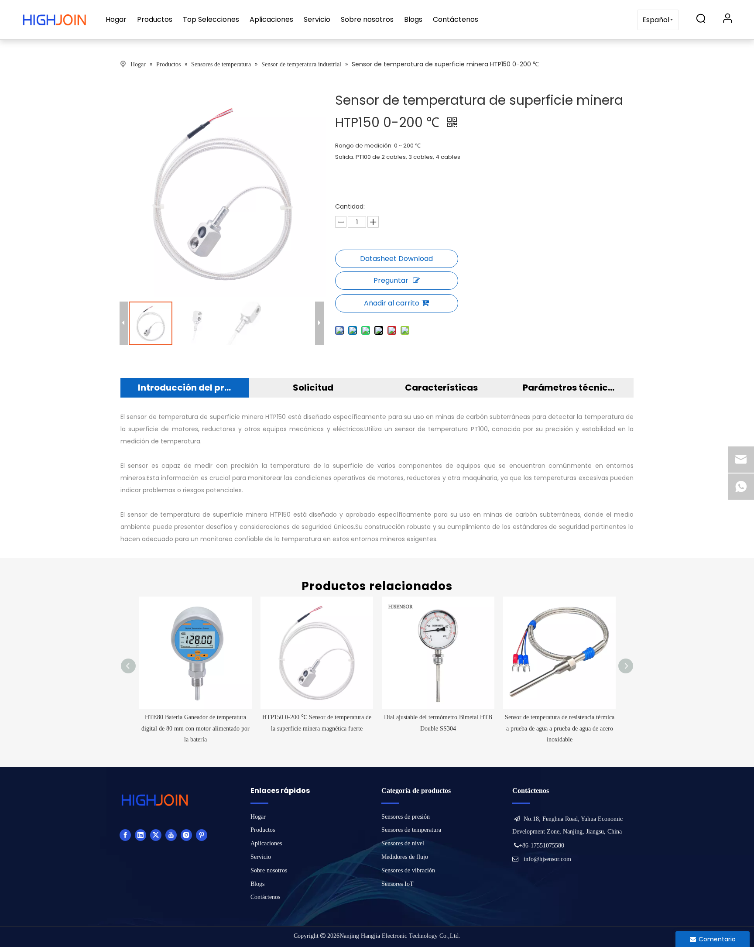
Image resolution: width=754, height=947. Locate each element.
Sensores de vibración (408, 870)
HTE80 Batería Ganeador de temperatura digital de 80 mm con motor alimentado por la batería (195, 728)
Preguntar (391, 280)
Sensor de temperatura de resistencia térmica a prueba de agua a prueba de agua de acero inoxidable (559, 728)
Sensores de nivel (402, 843)
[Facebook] (125, 835)
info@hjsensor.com (547, 859)
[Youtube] (171, 835)
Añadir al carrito (391, 303)
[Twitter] (155, 835)
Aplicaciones (271, 19)
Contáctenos (455, 19)
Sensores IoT (397, 884)
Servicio (317, 19)
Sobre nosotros (367, 19)
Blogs (413, 19)
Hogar (116, 19)
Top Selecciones (211, 19)
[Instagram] (186, 835)
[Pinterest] (201, 835)
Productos (154, 19)
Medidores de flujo (404, 857)
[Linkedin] (140, 835)
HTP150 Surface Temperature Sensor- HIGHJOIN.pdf (396, 259)
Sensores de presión (405, 816)
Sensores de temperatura (411, 830)
